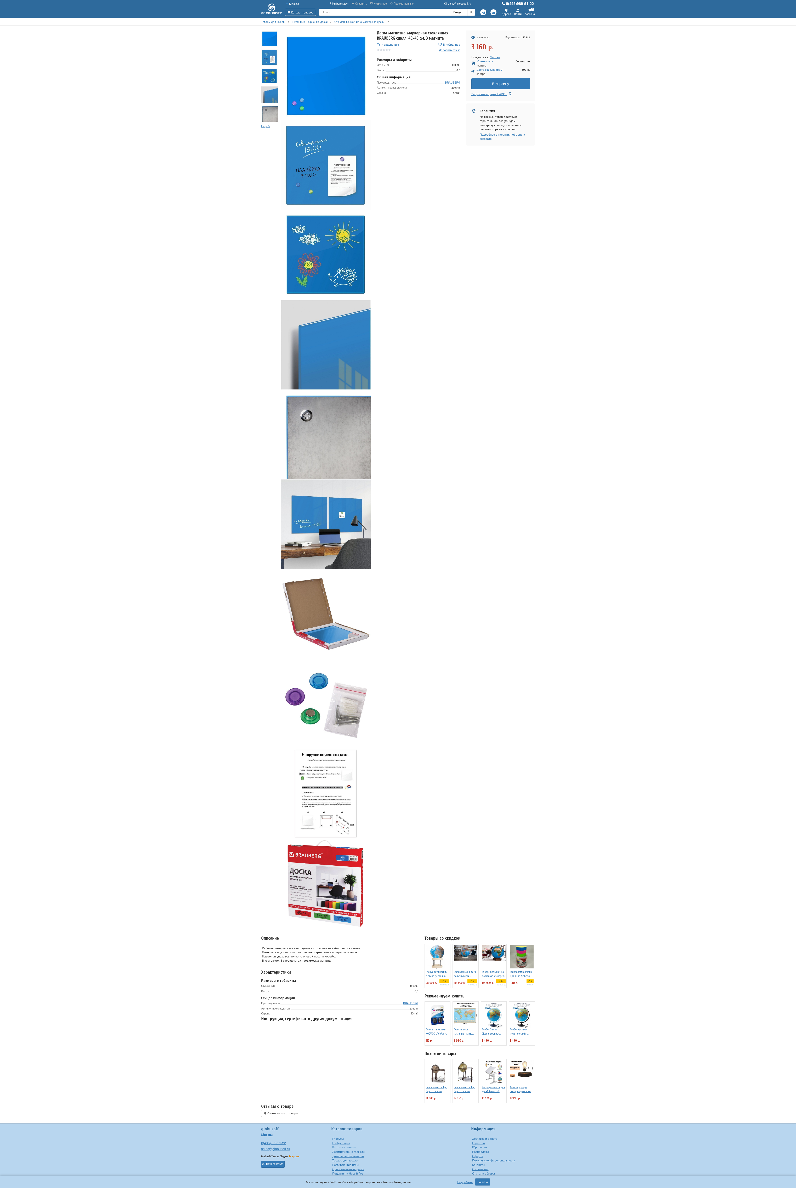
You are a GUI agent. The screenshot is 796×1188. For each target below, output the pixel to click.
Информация (339, 3)
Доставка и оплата (484, 1138)
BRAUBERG (452, 82)
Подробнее (465, 1182)
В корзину (500, 84)
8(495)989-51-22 (520, 3)
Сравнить (360, 3)
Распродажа (480, 1151)
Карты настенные (344, 1147)
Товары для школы (345, 1160)
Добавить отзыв (449, 50)
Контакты (478, 1164)
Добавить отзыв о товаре (281, 1113)
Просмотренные (403, 3)
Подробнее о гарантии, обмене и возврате (502, 136)
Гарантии (478, 1143)
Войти (518, 14)
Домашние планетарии (348, 1156)
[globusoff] (271, 9)
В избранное (451, 44)
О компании (480, 1169)
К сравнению (390, 44)
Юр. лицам (479, 1147)
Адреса (506, 14)
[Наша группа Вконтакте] (493, 12)
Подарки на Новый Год (347, 1173)
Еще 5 (265, 126)
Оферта (477, 1156)
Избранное (380, 3)
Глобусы (338, 1138)
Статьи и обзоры (483, 1173)
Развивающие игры (345, 1164)
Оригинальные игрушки (348, 1169)
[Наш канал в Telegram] (483, 12)
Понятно (482, 1182)
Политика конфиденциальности (493, 1160)
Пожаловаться (274, 1163)
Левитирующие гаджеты (348, 1151)
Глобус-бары (341, 1143)
